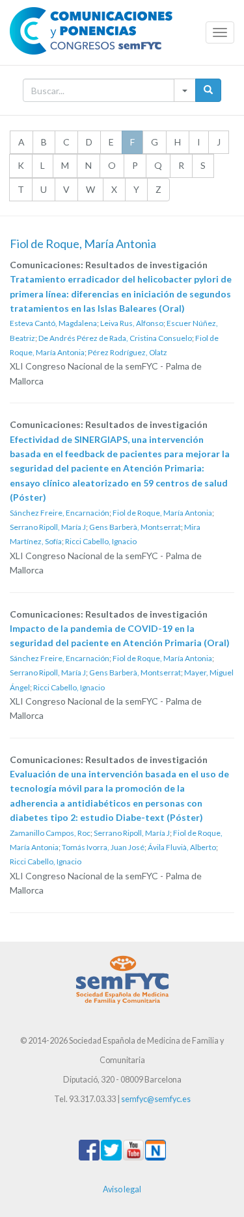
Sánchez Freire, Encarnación (59, 513)
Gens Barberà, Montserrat (135, 527)
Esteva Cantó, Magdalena (53, 323)
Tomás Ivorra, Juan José (103, 847)
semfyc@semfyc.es (156, 1099)
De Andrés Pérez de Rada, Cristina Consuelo (115, 338)
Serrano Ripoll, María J (48, 527)
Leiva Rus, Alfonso (131, 323)
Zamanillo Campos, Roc (50, 833)
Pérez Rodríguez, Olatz (127, 352)
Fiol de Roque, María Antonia (162, 513)
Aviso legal (122, 1189)
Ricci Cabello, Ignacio (101, 541)
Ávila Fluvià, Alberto (182, 847)
